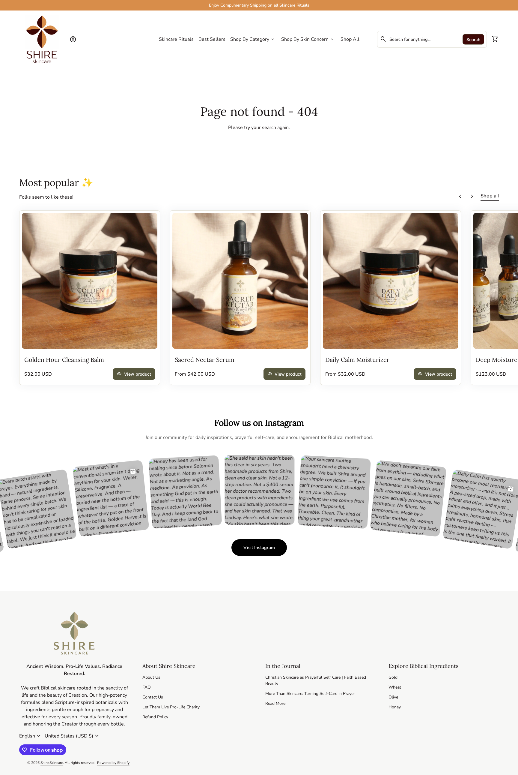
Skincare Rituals (176, 39)
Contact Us (152, 697)
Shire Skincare (51, 762)
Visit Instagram (265, 549)
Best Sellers (211, 39)
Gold (393, 677)
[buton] (30, 736)
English (30, 736)
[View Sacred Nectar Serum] (240, 281)
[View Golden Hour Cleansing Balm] (89, 281)
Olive (393, 697)
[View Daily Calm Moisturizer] (390, 281)
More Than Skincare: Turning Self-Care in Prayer (310, 693)
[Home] (42, 39)
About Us (151, 677)
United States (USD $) (72, 736)
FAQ (146, 687)
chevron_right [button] (472, 196)
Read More (275, 703)
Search (473, 39)
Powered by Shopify (113, 762)
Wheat (395, 687)
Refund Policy (155, 717)
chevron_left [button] (460, 196)
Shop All (350, 39)
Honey (395, 707)
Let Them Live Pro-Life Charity (171, 707)
